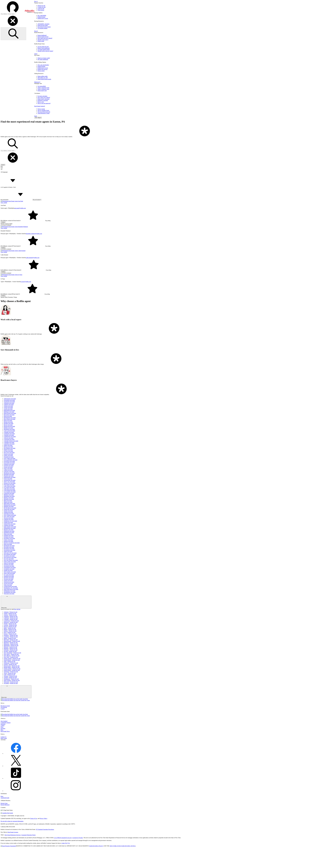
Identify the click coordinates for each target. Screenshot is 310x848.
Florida (6, 623)
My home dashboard (43, 59)
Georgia (6, 625)
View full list (17, 609)
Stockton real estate (9, 577)
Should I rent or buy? (43, 39)
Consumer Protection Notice (28, 835)
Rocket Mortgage (5, 804)
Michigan (6, 642)
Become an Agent (5, 705)
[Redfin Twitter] (16, 766)
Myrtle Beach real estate (10, 507)
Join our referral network (44, 111)
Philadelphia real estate (10, 528)
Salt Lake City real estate (10, 553)
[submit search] (13, 33)
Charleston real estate (9, 433)
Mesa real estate (8, 500)
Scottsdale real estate (9, 569)
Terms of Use (33, 818)
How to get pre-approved (44, 103)
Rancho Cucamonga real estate (12, 542)
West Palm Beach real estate (11, 589)
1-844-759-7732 (65, 843)
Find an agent (41, 70)
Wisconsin (6, 681)
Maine (5, 638)
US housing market (42, 28)
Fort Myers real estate (9, 461)
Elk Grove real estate (9, 452)
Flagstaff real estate (9, 457)
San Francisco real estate (10, 557)
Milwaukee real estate (9, 503)
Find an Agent (41, 109)
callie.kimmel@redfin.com (32, 257)
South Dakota (7, 670)
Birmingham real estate (10, 417)
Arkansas (6, 616)
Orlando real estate (8, 525)
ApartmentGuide (5, 797)
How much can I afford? (44, 97)
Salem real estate (8, 551)
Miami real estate (8, 502)
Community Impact (5, 722)
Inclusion (3, 724)
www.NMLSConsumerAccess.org (63, 837)
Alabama (6, 612)
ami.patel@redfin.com (20, 208)
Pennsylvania (7, 665)
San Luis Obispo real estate (11, 560)
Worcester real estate (9, 593)
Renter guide (41, 41)
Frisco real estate (8, 468)
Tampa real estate (8, 580)
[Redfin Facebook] (16, 753)
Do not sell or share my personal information (12, 821)
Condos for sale (42, 7)
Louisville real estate (9, 493)
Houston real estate (9, 475)
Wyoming (6, 683)
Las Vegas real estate (9, 487)
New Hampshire (8, 652)
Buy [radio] (2, 166)
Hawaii (6, 626)
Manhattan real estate (9, 496)
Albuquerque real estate (10, 398)
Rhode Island (7, 667)
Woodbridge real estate (10, 592)
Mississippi (7, 645)
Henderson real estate (9, 473)
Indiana (6, 631)
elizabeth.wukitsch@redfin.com (34, 233)
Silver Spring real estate (10, 571)
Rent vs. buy (41, 102)
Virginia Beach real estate (10, 586)
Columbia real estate (9, 442)
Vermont (6, 676)
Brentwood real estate (9, 426)
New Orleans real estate (10, 515)
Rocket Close (4, 803)
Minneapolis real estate (10, 505)
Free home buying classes (44, 26)
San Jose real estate (9, 558)
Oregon (6, 664)
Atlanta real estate (8, 406)
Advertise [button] (3, 739)
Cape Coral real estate (9, 430)
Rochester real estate (9, 548)
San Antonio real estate (10, 554)
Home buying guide (43, 25)
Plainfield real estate (9, 532)
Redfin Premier (41, 17)
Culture (2, 725)
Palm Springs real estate (10, 526)
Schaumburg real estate (10, 567)
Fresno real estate (8, 467)
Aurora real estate (8, 407)
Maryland (6, 639)
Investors (3, 728)
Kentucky (6, 635)
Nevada (6, 651)
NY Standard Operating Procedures (45, 829)
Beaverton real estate (9, 414)
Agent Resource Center (43, 113)
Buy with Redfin (42, 15)
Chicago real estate (8, 438)
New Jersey (7, 654)
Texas (5, 673)
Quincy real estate (8, 539)
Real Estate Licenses (13, 832)
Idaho (5, 628)
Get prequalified (42, 86)
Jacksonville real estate (9, 480)
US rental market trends (44, 49)
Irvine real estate (8, 478)
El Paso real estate (8, 451)
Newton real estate (8, 518)
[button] (17, 7)
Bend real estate (8, 416)
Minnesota (6, 644)
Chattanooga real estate (10, 436)
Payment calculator (42, 96)
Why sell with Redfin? (43, 65)
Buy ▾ (35, 1)
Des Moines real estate (9, 448)
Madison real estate (9, 494)
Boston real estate (8, 422)
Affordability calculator (43, 24)
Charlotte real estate (9, 435)
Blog (2, 730)
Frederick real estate (9, 464)
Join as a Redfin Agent (43, 110)
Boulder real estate (8, 423)
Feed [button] (35, 116)
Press (2, 727)
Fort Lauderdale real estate (10, 459)
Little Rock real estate (9, 489)
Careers (3, 708)
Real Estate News (5, 731)
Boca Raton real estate (9, 419)
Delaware (6, 622)
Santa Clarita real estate (10, 561)
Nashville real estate (9, 513)
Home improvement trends (44, 79)
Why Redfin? (4, 721)
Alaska (5, 613)
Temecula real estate (9, 582)
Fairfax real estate (8, 455)
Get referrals (4, 707)
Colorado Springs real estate (11, 441)
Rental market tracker (43, 36)
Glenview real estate (9, 471)
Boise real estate (8, 420)
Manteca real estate (9, 497)
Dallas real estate (8, 445)
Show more (4, 607)
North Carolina (8, 658)
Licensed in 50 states (77, 837)
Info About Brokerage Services (13, 835)
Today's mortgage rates (43, 87)
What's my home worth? (44, 58)
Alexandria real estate (9, 400)
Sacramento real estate (9, 550)
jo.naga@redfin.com (26, 281)
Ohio (5, 661)
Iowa (5, 632)
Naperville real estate (9, 509)
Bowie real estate (8, 425)
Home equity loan (42, 90)
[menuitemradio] (155, 166)
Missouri (6, 647)
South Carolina (8, 668)
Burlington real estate (9, 429)
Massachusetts (7, 641)
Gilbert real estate (8, 470)
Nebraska (6, 649)
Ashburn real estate (9, 404)
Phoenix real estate (8, 529)
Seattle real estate (8, 570)
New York (6, 657)
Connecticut (7, 620)
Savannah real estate (9, 566)
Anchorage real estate (9, 401)
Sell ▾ (35, 53)
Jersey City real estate (9, 481)
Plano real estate (8, 534)
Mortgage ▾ (37, 82)
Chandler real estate (9, 432)
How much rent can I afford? (45, 38)
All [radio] (1, 169)
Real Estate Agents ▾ (39, 106)
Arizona (6, 615)
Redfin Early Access (43, 18)
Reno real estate (8, 544)
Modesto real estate (9, 506)
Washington (7, 679)
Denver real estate (8, 446)
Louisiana (6, 636)
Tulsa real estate (8, 585)
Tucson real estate (8, 583)
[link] (84, 136)
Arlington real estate (9, 403)
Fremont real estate (8, 465)
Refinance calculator (43, 100)
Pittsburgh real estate (9, 531)
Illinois (5, 629)
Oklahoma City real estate (10, 521)
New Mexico (7, 655)
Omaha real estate (8, 522)
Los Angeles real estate (10, 491)
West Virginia (7, 680)
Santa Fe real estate (9, 563)
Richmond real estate (9, 545)
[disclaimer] (84, 136)
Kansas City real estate (9, 483)
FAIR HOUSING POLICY (96, 846)
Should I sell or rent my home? (45, 51)
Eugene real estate (8, 454)
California (6, 617)
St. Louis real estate (9, 574)
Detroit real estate (8, 449)
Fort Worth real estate (9, 462)
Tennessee (6, 671)
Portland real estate (8, 535)
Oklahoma (6, 663)
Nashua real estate (8, 512)
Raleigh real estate (8, 541)
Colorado (6, 619)
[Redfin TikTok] (16, 778)
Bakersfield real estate (9, 410)
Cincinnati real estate (9, 439)
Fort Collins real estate (9, 458)
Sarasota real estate (8, 564)
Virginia (6, 677)
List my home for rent (43, 46)
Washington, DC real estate (11, 588)
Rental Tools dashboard (44, 48)
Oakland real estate (9, 519)
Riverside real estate (9, 547)
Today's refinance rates (43, 89)
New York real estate (9, 516)
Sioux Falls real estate (9, 573)
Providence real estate (9, 538)
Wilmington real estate (9, 590)
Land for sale (41, 8)
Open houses (41, 10)
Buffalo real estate (8, 427)
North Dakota (7, 660)
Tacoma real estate (8, 579)
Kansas (6, 633)
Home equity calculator (43, 99)
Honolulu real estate (9, 474)
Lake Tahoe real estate (9, 486)
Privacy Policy (43, 818)
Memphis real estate (9, 499)
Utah (5, 674)
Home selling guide (42, 76)
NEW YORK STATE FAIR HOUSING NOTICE (123, 846)
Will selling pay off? (43, 77)
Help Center (4, 738)
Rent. (2, 796)
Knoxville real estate (9, 484)
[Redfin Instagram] (16, 791)
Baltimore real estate (9, 411)
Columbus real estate (9, 443)
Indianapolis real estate (9, 477)
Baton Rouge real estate (10, 413)
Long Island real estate (9, 490)
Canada (11, 813)
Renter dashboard (42, 35)
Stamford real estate (9, 576)
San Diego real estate (9, 555)
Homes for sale (41, 5)
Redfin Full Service (42, 69)
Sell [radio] (2, 168)
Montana (6, 648)
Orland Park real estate (9, 523)
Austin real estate (8, 409)
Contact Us (3, 737)
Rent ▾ (36, 31)
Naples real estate (8, 510)
